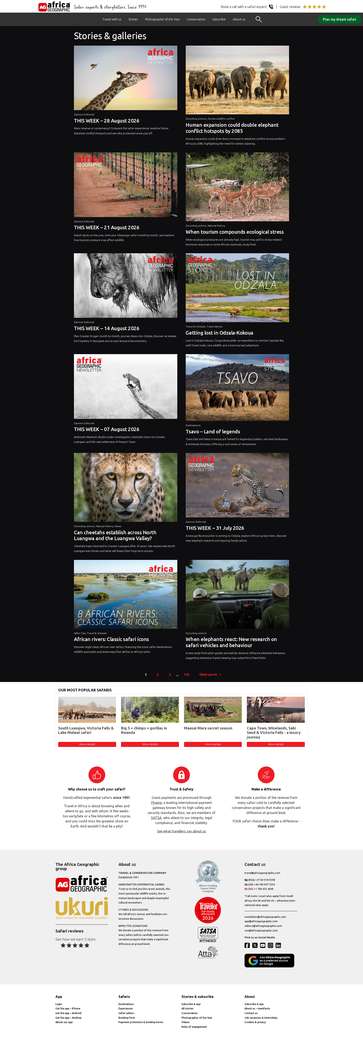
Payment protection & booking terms (140, 1022)
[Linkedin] (279, 945)
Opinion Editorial (84, 114)
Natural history (216, 225)
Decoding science (196, 118)
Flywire (156, 803)
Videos (186, 1022)
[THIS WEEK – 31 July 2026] (237, 486)
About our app (64, 1022)
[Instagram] (271, 945)
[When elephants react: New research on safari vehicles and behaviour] (237, 595)
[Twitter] (255, 945)
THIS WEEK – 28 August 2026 (106, 121)
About (250, 997)
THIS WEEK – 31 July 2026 (215, 528)
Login (58, 1004)
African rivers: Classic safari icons (111, 639)
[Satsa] (208, 941)
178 (186, 675)
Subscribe (219, 19)
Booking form (126, 1017)
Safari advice (126, 1013)
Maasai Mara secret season (208, 728)
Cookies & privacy (255, 1022)
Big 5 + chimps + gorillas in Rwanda (144, 730)
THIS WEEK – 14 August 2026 (106, 328)
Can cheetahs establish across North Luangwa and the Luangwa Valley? (115, 535)
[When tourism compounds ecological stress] (237, 187)
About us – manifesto (257, 1008)
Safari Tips (80, 633)
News (118, 526)
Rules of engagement (194, 1026)
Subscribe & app (191, 1004)
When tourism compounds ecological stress (235, 232)
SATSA (156, 818)
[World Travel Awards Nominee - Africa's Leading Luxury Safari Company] (208, 892)
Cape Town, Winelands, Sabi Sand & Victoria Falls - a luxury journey (274, 732)
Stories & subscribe (198, 997)
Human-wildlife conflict (221, 118)
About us (239, 19)
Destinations (193, 425)
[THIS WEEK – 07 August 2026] (125, 387)
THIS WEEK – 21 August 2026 (106, 227)
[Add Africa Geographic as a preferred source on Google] (271, 966)
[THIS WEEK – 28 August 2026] (125, 79)
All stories (187, 1008)
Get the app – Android (68, 1013)
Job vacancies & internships (261, 1017)
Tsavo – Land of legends (213, 431)
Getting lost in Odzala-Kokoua (219, 333)
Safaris (124, 997)
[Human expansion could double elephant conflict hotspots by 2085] (237, 81)
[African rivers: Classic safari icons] (125, 595)
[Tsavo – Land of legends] (237, 388)
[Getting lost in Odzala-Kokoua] (237, 288)
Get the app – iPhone (67, 1008)
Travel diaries (214, 326)
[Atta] (208, 957)
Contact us (251, 1013)
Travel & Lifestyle (195, 326)
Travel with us (111, 19)
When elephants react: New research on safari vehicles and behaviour (231, 642)
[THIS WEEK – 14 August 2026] (125, 286)
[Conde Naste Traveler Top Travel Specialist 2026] (208, 922)
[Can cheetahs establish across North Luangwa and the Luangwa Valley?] (125, 488)
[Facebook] (248, 945)
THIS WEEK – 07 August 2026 (106, 429)
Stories (133, 19)
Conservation (196, 19)
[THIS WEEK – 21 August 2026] (125, 185)
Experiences (125, 1008)
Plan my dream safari (339, 19)
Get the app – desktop (68, 1017)
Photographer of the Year (162, 19)
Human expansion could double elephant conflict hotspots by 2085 (232, 128)
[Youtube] (263, 945)
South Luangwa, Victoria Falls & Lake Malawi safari (86, 730)
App (58, 997)
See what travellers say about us (181, 831)
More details (87, 744)
